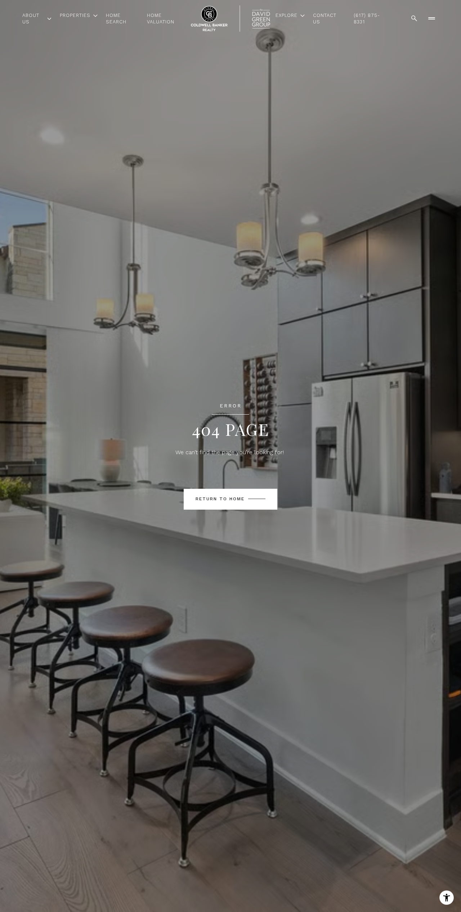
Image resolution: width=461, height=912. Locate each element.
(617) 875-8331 (367, 19)
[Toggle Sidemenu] (431, 18)
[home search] (414, 18)
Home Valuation (160, 19)
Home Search (116, 19)
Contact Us (324, 19)
